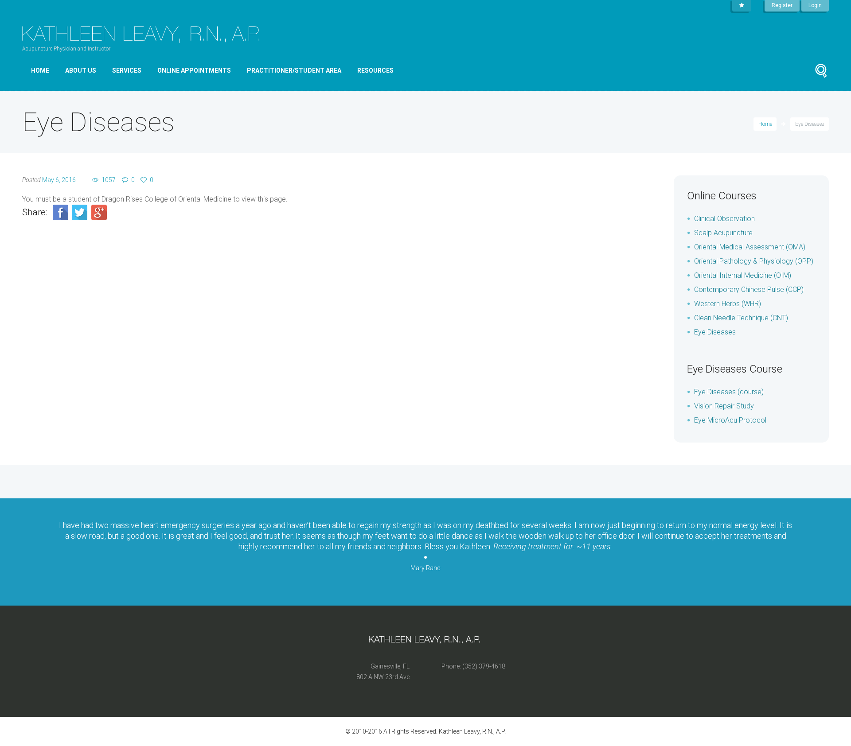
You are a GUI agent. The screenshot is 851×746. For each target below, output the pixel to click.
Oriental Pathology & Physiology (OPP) (753, 261)
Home (40, 70)
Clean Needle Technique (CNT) (741, 318)
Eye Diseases (715, 332)
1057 (108, 179)
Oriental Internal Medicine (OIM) (742, 275)
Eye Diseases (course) (729, 392)
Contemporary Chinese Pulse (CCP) (749, 289)
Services (126, 70)
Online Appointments (194, 70)
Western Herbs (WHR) (727, 303)
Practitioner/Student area (294, 70)
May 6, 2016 (59, 179)
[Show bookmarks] (741, 6)
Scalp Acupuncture (723, 233)
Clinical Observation (724, 218)
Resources (375, 70)
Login (815, 5)
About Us (80, 70)
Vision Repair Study (724, 406)
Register (782, 5)
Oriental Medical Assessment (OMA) (749, 247)
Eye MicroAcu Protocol (730, 420)
